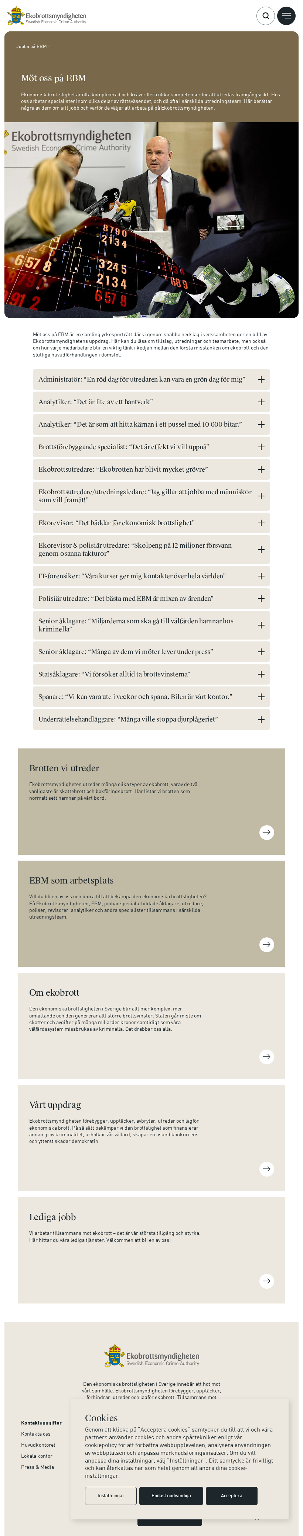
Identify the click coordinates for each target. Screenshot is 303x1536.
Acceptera (231, 1496)
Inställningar (111, 1496)
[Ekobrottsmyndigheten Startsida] (151, 1356)
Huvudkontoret (38, 1445)
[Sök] (265, 16)
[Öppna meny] (286, 16)
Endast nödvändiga (171, 1496)
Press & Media (37, 1467)
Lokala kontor (36, 1456)
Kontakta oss (36, 1433)
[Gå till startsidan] (46, 15)
